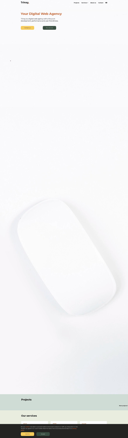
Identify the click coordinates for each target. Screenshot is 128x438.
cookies (27, 426)
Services (84, 3)
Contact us (27, 27)
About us (93, 3)
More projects (123, 405)
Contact (100, 3)
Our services (49, 27)
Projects (76, 3)
